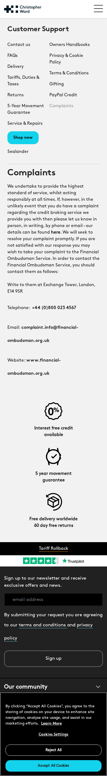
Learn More (51, 724)
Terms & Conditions (69, 73)
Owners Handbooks (69, 45)
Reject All (53, 750)
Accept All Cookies (53, 766)
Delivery (15, 67)
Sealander (18, 152)
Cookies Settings (53, 734)
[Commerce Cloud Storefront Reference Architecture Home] (22, 9)
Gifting (56, 84)
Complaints (61, 106)
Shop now (23, 138)
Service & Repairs (25, 123)
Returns (15, 95)
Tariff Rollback (53, 549)
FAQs (12, 56)
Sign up (54, 658)
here (55, 232)
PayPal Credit (63, 95)
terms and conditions (43, 625)
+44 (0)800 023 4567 (54, 308)
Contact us (18, 45)
